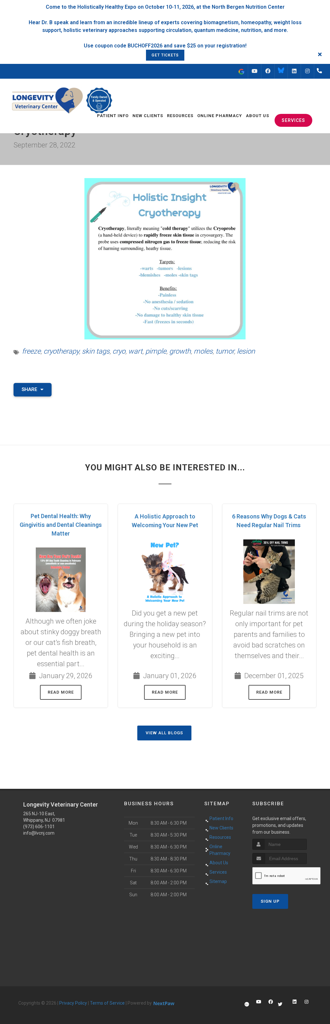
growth (180, 351)
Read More (61, 692)
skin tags (96, 351)
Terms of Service (107, 1003)
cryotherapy (61, 351)
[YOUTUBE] (254, 71)
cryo (118, 351)
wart (135, 351)
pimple (155, 351)
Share (30, 389)
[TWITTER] (281, 71)
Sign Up (270, 901)
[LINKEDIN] (294, 71)
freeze (31, 351)
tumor (225, 351)
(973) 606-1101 (39, 826)
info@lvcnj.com (38, 833)
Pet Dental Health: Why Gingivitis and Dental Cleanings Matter (61, 525)
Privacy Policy (73, 1003)
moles (203, 351)
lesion (246, 351)
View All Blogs (164, 732)
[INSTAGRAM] (307, 71)
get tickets (165, 55)
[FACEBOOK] (267, 71)
